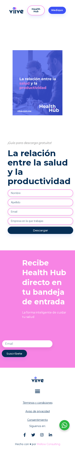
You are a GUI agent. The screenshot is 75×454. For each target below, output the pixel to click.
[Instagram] (42, 435)
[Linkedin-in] (50, 435)
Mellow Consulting (48, 444)
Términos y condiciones (37, 402)
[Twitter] (33, 435)
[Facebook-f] (25, 435)
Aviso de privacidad (37, 411)
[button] (57, 10)
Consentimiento (37, 420)
